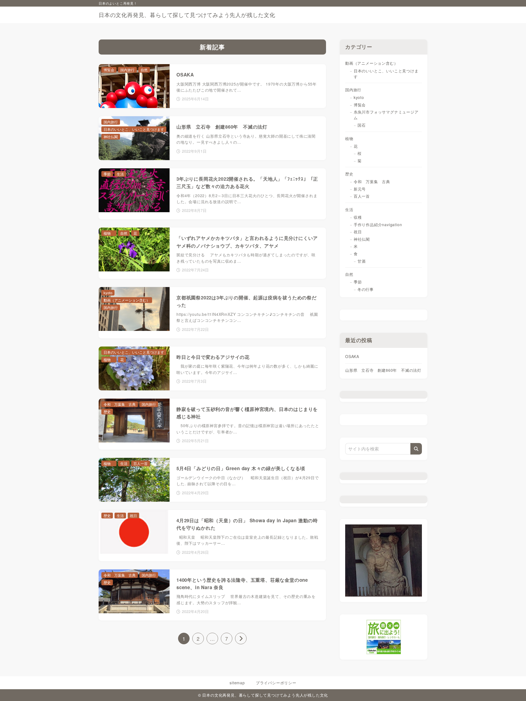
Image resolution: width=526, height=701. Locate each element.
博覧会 (360, 104)
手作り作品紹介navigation (378, 224)
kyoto (359, 97)
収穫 (358, 217)
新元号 (360, 189)
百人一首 (362, 196)
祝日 (358, 231)
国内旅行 (353, 89)
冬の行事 (368, 289)
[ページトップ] (514, 689)
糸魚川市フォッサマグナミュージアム (386, 114)
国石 (362, 125)
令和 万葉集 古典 (372, 181)
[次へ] (241, 638)
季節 (358, 282)
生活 (349, 209)
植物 (351, 138)
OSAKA (352, 356)
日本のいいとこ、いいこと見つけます (386, 73)
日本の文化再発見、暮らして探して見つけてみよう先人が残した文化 (187, 15)
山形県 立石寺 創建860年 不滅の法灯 (383, 370)
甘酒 (362, 261)
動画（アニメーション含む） (371, 63)
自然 (349, 274)
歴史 (349, 174)
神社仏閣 (362, 239)
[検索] (416, 449)
